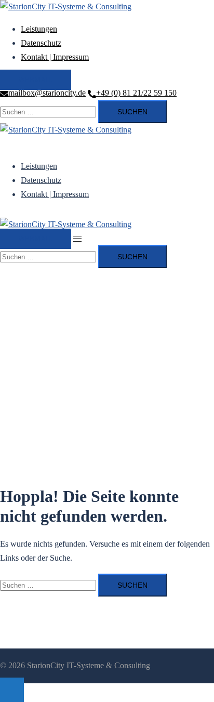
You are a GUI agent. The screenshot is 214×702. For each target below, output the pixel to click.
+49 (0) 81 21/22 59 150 (136, 92)
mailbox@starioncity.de (47, 92)
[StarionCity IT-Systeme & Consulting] (65, 6)
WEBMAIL (35, 80)
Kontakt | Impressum (55, 56)
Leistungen (39, 28)
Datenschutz (41, 42)
